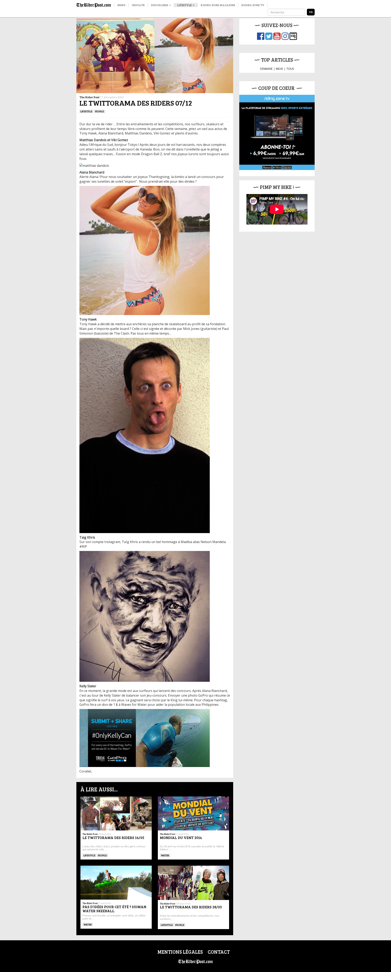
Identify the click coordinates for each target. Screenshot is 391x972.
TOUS (290, 69)
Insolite (138, 5)
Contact (219, 951)
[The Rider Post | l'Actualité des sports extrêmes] (93, 5)
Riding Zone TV (252, 5)
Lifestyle (184, 5)
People (99, 111)
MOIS (279, 69)
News (121, 5)
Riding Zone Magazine (218, 5)
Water (165, 855)
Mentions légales (180, 951)
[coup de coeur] (277, 132)
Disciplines (160, 5)
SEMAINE (266, 69)
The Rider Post (89, 97)
